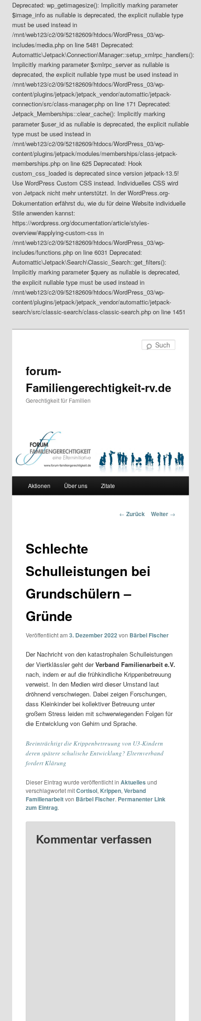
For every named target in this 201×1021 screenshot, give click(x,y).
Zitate (108, 485)
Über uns (75, 485)
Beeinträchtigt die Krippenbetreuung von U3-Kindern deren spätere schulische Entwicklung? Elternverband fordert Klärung (95, 753)
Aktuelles (133, 782)
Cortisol (86, 790)
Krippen (110, 790)
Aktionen (39, 485)
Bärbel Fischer (149, 635)
